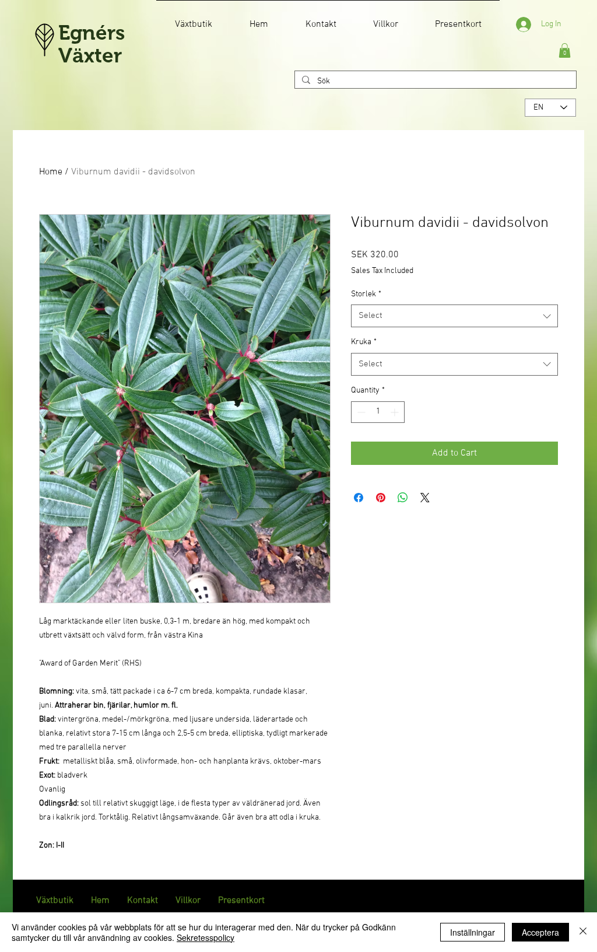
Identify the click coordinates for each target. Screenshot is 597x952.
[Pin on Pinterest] (381, 498)
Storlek (366, 294)
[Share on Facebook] (359, 498)
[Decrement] (360, 412)
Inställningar (472, 932)
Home (50, 172)
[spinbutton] (377, 412)
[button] (565, 50)
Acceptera (540, 932)
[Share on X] (425, 498)
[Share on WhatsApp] (403, 498)
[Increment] (395, 412)
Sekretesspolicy (205, 937)
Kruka (364, 342)
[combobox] (454, 315)
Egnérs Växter (91, 43)
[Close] (583, 932)
